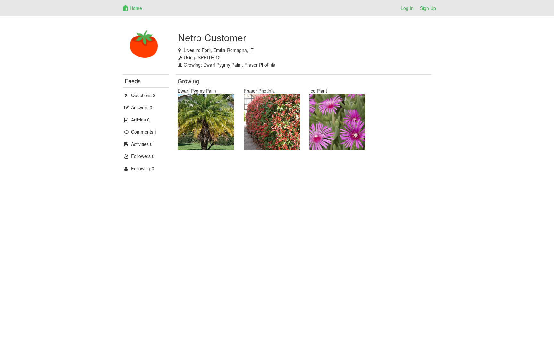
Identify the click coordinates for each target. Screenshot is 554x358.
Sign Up (428, 8)
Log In (407, 8)
